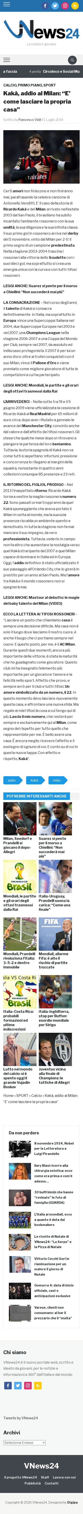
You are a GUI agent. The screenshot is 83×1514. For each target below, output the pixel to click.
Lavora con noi (64, 1477)
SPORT (49, 85)
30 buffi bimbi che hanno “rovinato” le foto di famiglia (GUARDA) (53, 1197)
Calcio (9, 85)
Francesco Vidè (29, 120)
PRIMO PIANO (30, 85)
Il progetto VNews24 (20, 1477)
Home (8, 1096)
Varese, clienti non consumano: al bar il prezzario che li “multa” (53, 1313)
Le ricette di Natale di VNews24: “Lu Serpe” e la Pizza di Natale (52, 1242)
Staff (45, 1477)
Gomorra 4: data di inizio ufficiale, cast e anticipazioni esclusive (54, 1290)
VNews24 (41, 1465)
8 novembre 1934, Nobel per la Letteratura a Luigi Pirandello (54, 1148)
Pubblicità (33, 1483)
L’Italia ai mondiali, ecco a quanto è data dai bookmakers (53, 1219)
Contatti (51, 1483)
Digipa (72, 1502)
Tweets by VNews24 (20, 1418)
